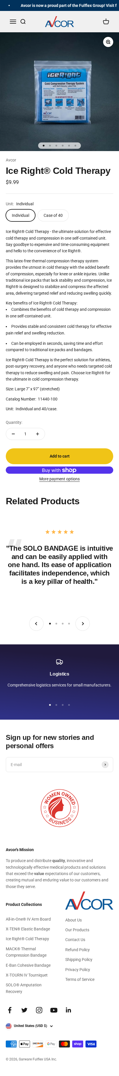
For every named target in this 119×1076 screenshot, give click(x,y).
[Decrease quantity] (13, 434)
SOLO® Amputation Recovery (24, 988)
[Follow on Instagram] (39, 1010)
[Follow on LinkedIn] (68, 1010)
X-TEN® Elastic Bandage (28, 929)
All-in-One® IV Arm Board (28, 919)
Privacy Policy (77, 969)
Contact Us (75, 939)
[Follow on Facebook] (10, 1010)
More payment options (59, 479)
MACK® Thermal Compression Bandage (26, 952)
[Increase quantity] (37, 434)
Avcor (11, 160)
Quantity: (14, 422)
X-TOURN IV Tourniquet (27, 975)
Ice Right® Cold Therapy (27, 938)
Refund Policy (77, 949)
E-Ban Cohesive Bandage (28, 965)
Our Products (77, 930)
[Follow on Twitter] (24, 1010)
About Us (73, 920)
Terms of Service (79, 979)
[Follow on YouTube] (54, 1010)
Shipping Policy (78, 959)
